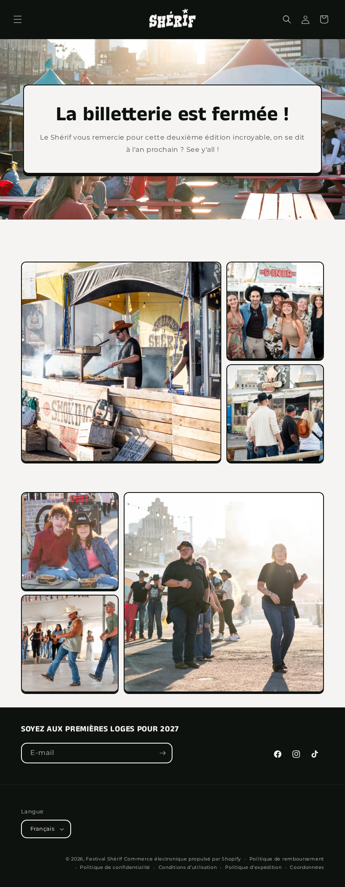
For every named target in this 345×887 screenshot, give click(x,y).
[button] (17, 19)
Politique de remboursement (286, 859)
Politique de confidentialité (115, 867)
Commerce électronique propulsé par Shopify (182, 859)
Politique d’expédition (253, 867)
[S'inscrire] (162, 753)
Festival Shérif (104, 859)
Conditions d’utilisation (188, 867)
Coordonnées (307, 867)
